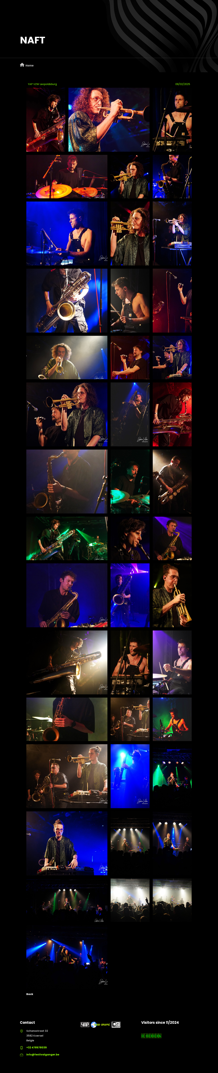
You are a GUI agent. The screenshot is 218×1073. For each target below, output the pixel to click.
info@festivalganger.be (42, 1054)
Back (29, 994)
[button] (109, 119)
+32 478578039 (36, 1047)
